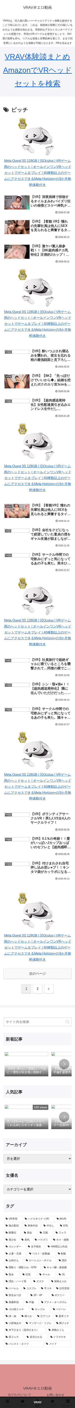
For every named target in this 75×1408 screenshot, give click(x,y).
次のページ (37, 973)
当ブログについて (19, 1394)
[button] (67, 1021)
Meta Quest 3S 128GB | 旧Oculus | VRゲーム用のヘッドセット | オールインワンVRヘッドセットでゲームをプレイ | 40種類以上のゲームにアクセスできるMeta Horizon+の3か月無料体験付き (37, 172)
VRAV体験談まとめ (37, 56)
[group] (26, 1064)
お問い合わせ (55, 1394)
